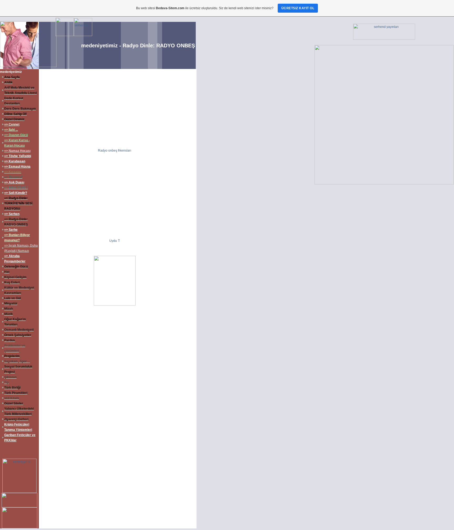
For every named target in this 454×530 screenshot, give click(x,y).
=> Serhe (11, 230)
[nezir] (19, 492)
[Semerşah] (83, 35)
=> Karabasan (14, 161)
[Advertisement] (117, 108)
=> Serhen (11, 214)
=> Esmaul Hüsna (17, 166)
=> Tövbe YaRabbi (17, 156)
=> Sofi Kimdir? (15, 193)
